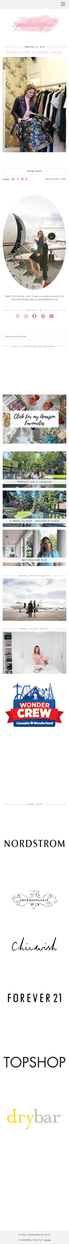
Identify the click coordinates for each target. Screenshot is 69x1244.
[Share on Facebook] (13, 179)
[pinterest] (43, 316)
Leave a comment (55, 179)
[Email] (51, 316)
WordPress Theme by (34, 1240)
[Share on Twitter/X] (18, 179)
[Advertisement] (34, 769)
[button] (64, 4)
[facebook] (34, 316)
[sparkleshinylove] (34, 18)
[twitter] (17, 316)
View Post (34, 171)
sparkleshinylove (39, 1235)
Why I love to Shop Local (34, 52)
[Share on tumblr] (26, 179)
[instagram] (26, 316)
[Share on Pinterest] (22, 179)
